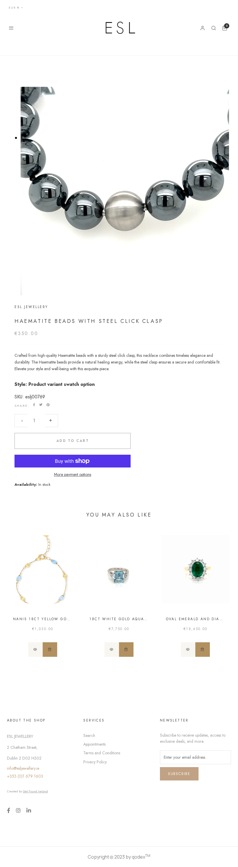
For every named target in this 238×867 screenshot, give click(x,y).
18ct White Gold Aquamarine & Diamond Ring (118, 619)
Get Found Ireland (35, 791)
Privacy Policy (95, 762)
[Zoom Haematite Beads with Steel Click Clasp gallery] (119, 195)
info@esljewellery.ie (23, 768)
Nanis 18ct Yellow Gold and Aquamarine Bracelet (42, 619)
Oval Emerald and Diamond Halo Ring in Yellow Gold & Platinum (195, 619)
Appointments (94, 744)
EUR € (14, 8)
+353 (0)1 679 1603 (25, 776)
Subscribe (179, 773)
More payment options (72, 474)
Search (89, 735)
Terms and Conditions (101, 753)
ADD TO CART (72, 440)
